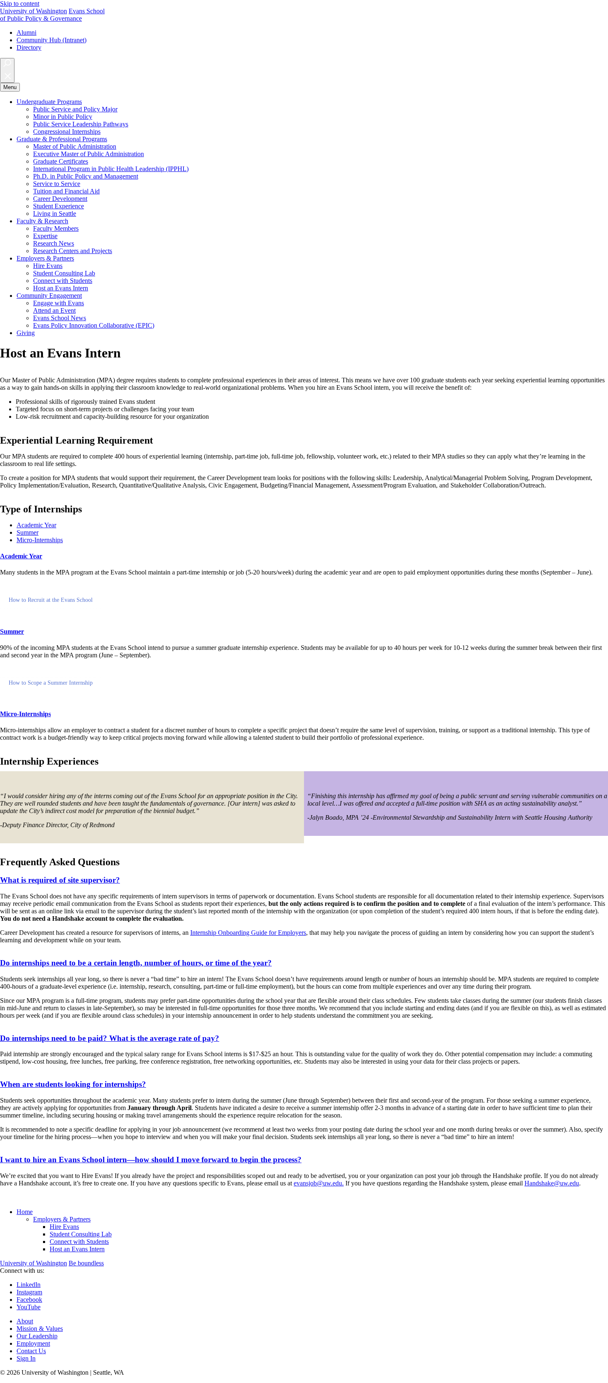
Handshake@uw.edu (551, 1183)
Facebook (29, 1299)
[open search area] (7, 70)
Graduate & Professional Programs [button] (62, 138)
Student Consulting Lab (64, 273)
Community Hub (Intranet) (51, 39)
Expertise (45, 235)
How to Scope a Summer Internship (51, 683)
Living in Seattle (54, 213)
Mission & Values (40, 1328)
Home (25, 1211)
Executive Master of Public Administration (88, 153)
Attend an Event (54, 310)
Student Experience (58, 206)
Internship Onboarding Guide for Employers (248, 932)
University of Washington (33, 10)
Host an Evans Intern (60, 288)
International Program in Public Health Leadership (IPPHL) (111, 168)
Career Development (60, 198)
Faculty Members (56, 228)
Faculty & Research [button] (42, 220)
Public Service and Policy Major (75, 109)
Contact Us (31, 1350)
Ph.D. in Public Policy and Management (85, 176)
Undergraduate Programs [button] (49, 101)
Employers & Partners (62, 1219)
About (25, 1321)
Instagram (29, 1292)
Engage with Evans (58, 303)
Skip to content (19, 3)
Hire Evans (47, 265)
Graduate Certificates (60, 161)
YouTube (29, 1307)
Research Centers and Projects (72, 250)
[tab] (36, 525)
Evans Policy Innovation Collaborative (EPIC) (93, 325)
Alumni (26, 32)
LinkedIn (29, 1284)
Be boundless (86, 1263)
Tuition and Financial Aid (66, 191)
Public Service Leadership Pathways (80, 124)
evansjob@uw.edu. (319, 1183)
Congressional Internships (67, 131)
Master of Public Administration (74, 146)
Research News (53, 243)
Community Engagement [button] (49, 295)
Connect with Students (62, 280)
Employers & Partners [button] (45, 258)
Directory (29, 47)
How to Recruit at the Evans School (51, 600)
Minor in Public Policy (62, 116)
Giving (26, 332)
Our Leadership (37, 1336)
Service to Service (56, 183)
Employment (33, 1343)
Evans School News (59, 317)
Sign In (26, 1358)
